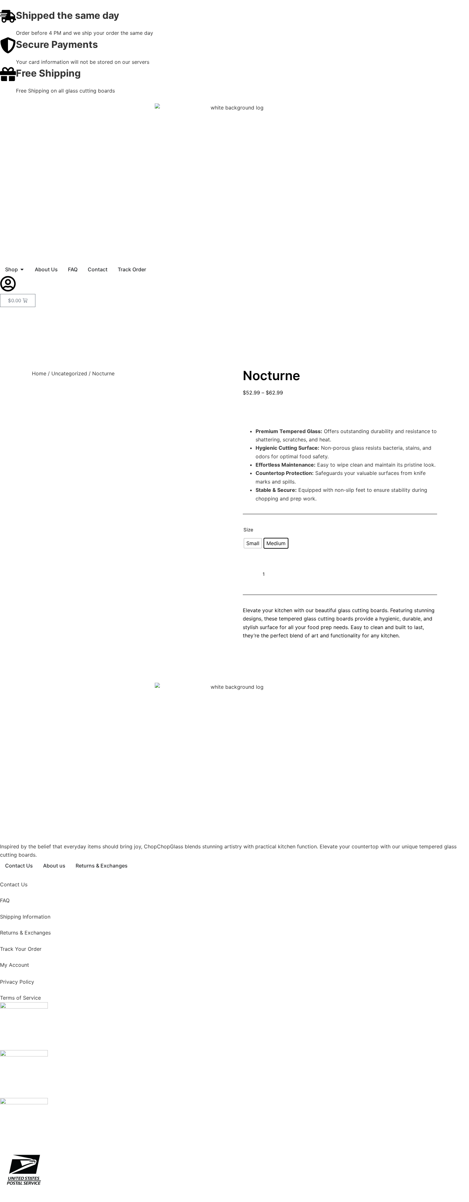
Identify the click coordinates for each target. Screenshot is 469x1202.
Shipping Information (25, 916)
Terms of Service (20, 998)
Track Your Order (21, 949)
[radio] (253, 543)
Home (39, 373)
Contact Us (13, 884)
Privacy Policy (17, 982)
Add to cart (313, 574)
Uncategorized (69, 373)
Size (248, 530)
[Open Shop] (22, 269)
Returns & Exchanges (25, 932)
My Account (15, 965)
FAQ (5, 900)
